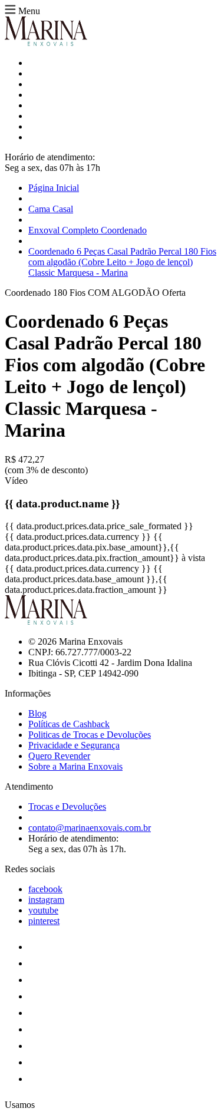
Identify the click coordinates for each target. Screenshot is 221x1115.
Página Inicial (53, 188)
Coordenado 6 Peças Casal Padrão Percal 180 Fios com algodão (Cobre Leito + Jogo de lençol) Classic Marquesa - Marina (122, 262)
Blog (37, 713)
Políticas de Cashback (69, 724)
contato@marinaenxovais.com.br (89, 828)
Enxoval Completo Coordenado (87, 230)
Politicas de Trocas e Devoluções (89, 735)
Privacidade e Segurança (74, 745)
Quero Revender (59, 756)
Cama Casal (50, 209)
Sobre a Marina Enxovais (75, 766)
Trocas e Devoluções (67, 806)
